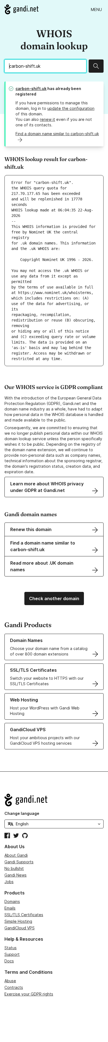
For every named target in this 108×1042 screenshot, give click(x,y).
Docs (9, 961)
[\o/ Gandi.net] (54, 800)
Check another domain (54, 598)
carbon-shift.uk (31, 88)
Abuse (10, 980)
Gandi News (15, 875)
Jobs (9, 881)
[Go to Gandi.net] (21, 9)
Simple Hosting (18, 921)
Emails (10, 908)
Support (12, 954)
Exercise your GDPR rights (28, 994)
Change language (21, 813)
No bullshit (14, 868)
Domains (12, 901)
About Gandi (16, 855)
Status (10, 947)
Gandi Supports (19, 861)
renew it (47, 119)
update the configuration (70, 108)
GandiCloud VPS (19, 928)
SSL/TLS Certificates (23, 914)
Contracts (13, 987)
